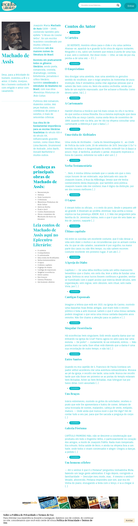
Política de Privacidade (68, 520)
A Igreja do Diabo (76, 262)
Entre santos (43, 275)
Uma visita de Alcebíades (48, 258)
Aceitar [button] (129, 520)
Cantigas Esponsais (77, 297)
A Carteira (71, 37)
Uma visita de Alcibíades (80, 134)
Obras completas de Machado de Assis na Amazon (47, 216)
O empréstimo (44, 253)
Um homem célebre (46, 282)
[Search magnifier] (118, 5)
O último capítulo (45, 265)
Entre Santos (73, 359)
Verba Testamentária (78, 165)
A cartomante (43, 255)
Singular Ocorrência (78, 328)
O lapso (41, 263)
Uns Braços (72, 393)
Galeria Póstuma (45, 280)
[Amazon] (69, 503)
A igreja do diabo (45, 267)
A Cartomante (74, 103)
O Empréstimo (74, 69)
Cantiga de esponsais (47, 270)
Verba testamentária (46, 260)
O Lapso (70, 200)
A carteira (42, 250)
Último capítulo (75, 231)
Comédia (75, 32)
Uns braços (42, 277)
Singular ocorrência (46, 272)
